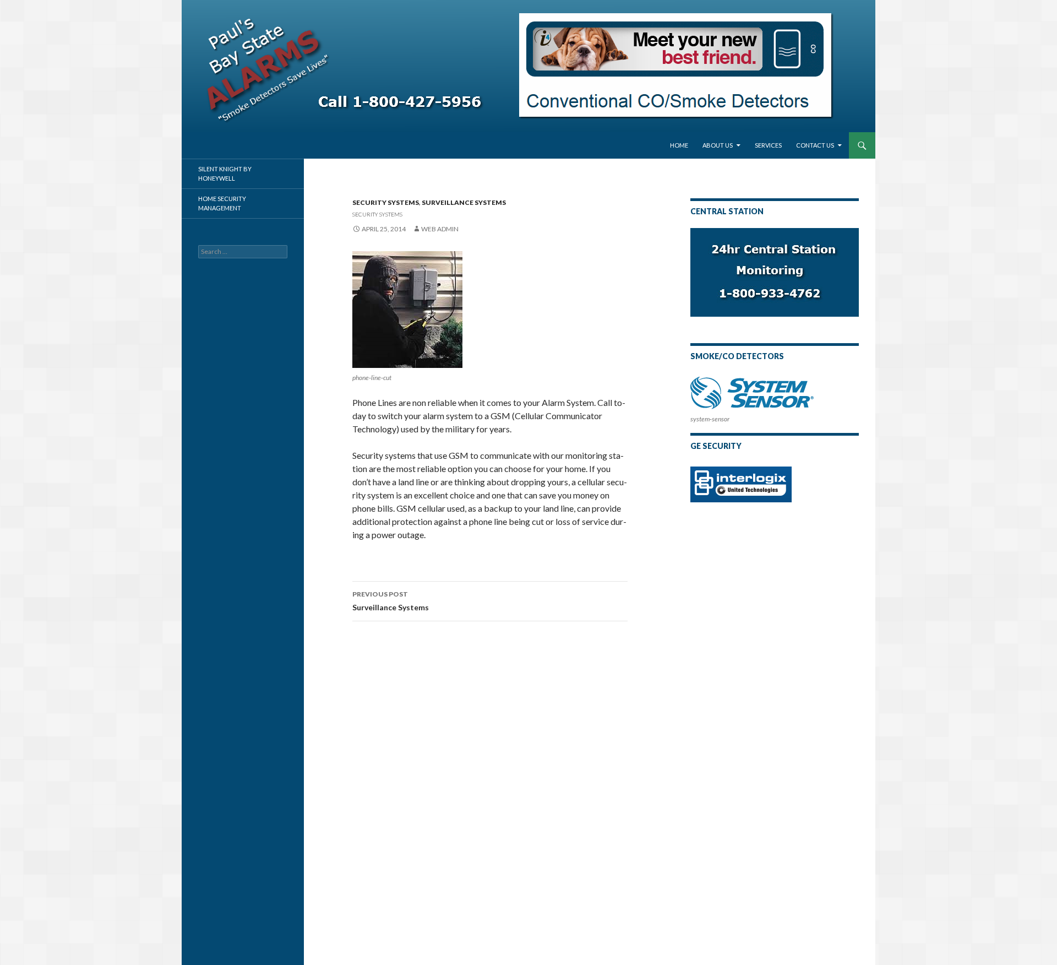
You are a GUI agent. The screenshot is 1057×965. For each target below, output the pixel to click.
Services (768, 145)
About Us (717, 145)
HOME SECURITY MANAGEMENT (222, 203)
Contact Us (815, 145)
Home (679, 145)
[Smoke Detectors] (752, 393)
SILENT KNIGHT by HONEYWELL (225, 173)
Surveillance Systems (464, 202)
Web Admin (440, 229)
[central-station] (774, 271)
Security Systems (385, 202)
